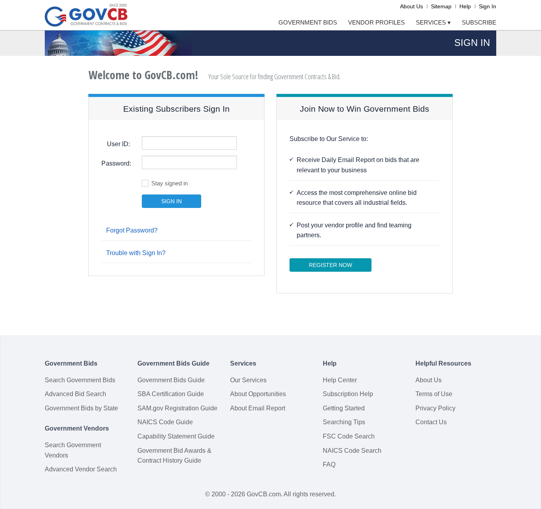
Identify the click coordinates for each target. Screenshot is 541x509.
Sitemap (441, 6)
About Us (411, 6)
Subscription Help (348, 394)
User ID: (118, 144)
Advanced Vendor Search (81, 469)
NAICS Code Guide (165, 422)
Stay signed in (169, 183)
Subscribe (479, 22)
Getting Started (344, 408)
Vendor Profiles (376, 22)
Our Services (248, 380)
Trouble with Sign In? (136, 253)
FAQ (329, 464)
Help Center (340, 380)
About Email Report (257, 408)
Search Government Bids (80, 380)
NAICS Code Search (352, 450)
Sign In (487, 6)
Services (433, 22)
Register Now (330, 265)
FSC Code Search (349, 436)
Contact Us (431, 422)
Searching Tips (344, 422)
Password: (116, 163)
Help (465, 6)
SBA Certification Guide (170, 394)
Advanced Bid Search (75, 394)
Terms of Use (433, 394)
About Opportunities (258, 394)
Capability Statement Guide (176, 436)
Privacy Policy (435, 408)
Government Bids (307, 22)
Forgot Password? (132, 230)
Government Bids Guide (171, 380)
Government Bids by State (81, 408)
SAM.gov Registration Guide (177, 408)
